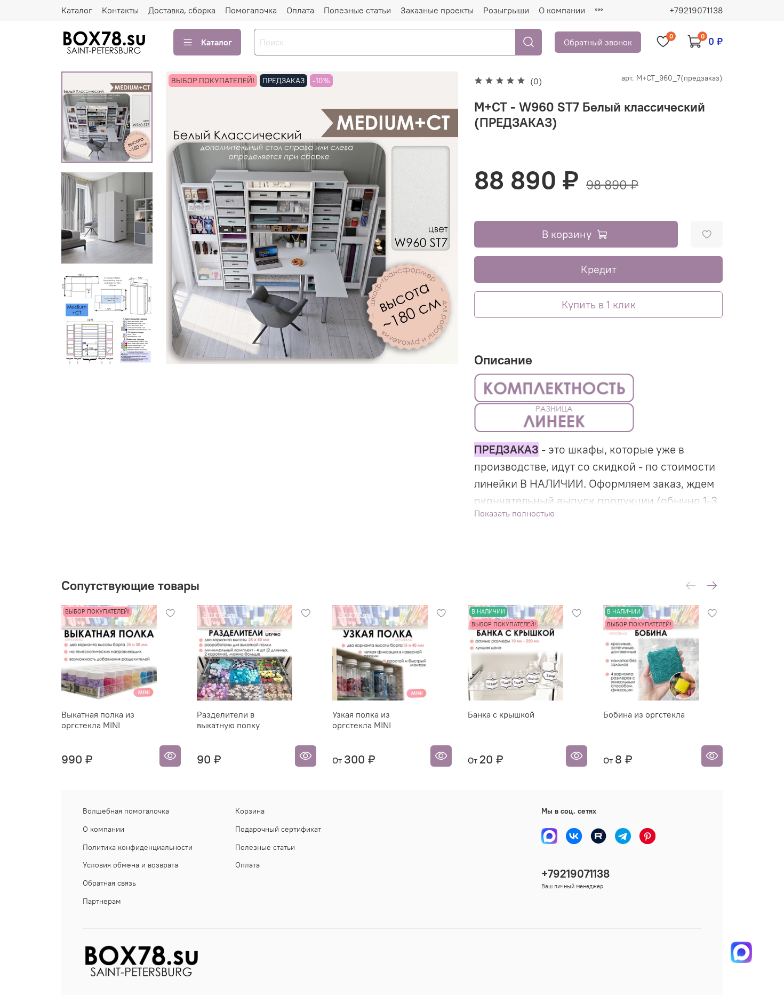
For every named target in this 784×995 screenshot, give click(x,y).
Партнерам (102, 901)
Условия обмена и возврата (130, 865)
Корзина (250, 811)
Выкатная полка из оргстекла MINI (97, 719)
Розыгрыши (506, 10)
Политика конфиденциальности (138, 847)
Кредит (599, 269)
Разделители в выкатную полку (228, 719)
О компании (562, 10)
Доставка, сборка (181, 10)
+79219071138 (696, 10)
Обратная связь (109, 883)
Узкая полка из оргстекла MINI (361, 719)
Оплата (300, 10)
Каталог (76, 10)
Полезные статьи (357, 10)
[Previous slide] (187, 217)
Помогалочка (251, 10)
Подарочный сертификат (278, 829)
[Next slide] (107, 350)
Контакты (120, 10)
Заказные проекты (437, 10)
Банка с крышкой (501, 714)
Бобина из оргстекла (644, 714)
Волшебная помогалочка (126, 811)
